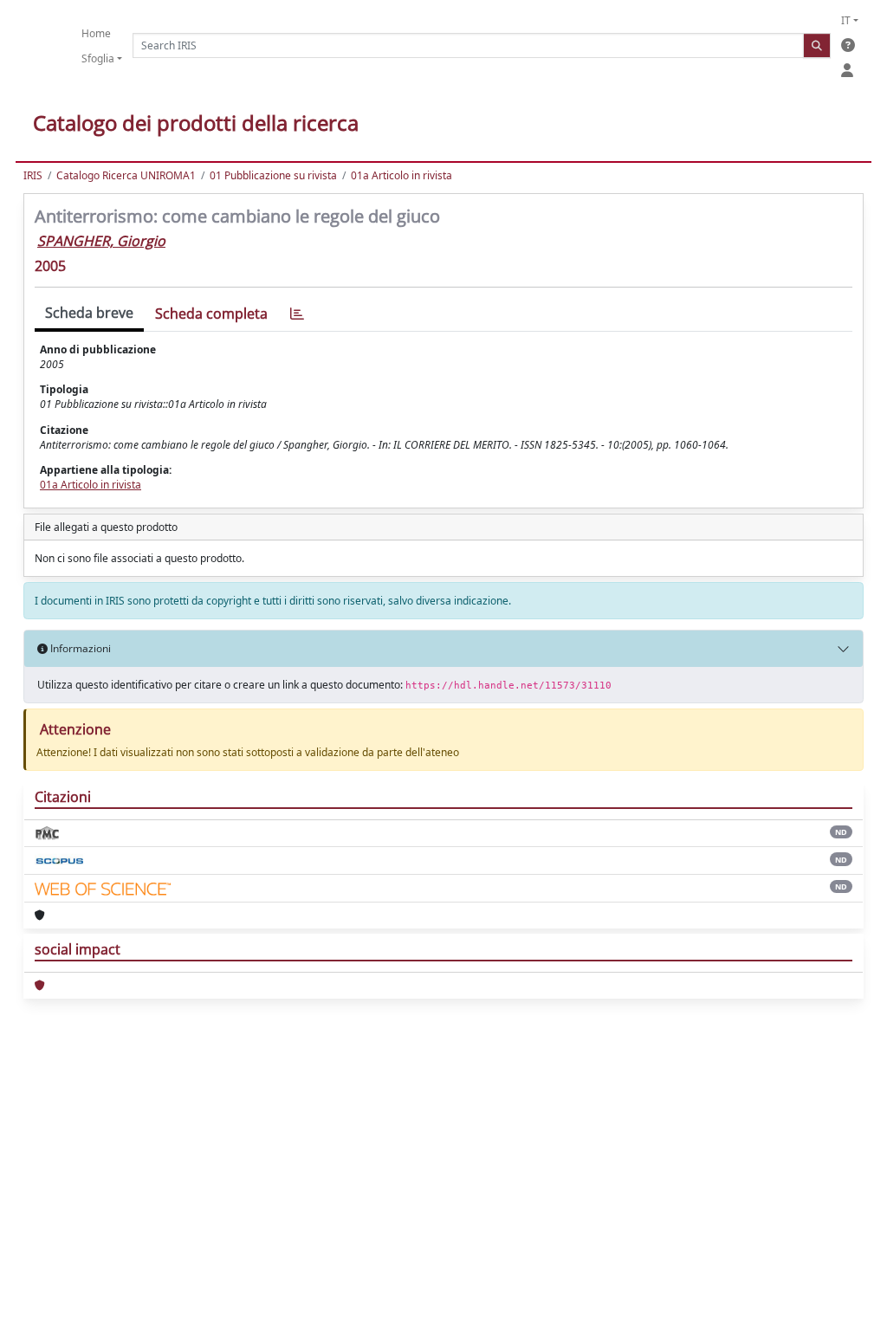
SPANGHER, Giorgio (101, 240)
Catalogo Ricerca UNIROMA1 (126, 175)
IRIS (32, 175)
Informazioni (79, 648)
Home (96, 33)
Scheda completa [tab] (211, 313)
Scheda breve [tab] (89, 312)
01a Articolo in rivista (401, 175)
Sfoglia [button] (97, 58)
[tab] (297, 314)
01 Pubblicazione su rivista (273, 175)
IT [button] (846, 20)
